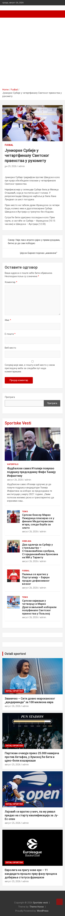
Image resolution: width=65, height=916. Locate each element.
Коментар (11, 282)
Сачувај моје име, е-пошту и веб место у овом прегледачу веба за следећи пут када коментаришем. (30, 368)
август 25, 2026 (13, 764)
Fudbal (9, 145)
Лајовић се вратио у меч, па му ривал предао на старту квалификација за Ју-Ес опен (31, 815)
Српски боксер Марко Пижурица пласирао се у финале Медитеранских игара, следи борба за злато (38, 521)
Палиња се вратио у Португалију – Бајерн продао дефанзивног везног (36, 579)
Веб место (10, 347)
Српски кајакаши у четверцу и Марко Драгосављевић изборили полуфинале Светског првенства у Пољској (39, 607)
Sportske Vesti (18, 423)
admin (21, 166)
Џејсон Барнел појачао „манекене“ (38, 253)
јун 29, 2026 (11, 166)
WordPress (42, 910)
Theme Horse (37, 906)
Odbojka (26, 541)
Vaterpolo (12, 464)
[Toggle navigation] (6, 14)
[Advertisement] (32, 54)
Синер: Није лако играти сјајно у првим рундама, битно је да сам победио (34, 242)
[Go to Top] (59, 902)
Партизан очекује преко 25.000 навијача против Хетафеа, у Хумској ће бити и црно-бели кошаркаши (32, 756)
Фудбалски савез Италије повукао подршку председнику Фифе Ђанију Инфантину (31, 472)
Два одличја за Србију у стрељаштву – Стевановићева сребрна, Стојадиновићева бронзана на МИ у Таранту (40, 551)
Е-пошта (10, 334)
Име (8, 320)
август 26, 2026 (15, 479)
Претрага (10, 397)
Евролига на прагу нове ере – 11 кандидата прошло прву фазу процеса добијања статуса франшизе (31, 873)
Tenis (25, 511)
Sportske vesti (40, 902)
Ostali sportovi (15, 654)
